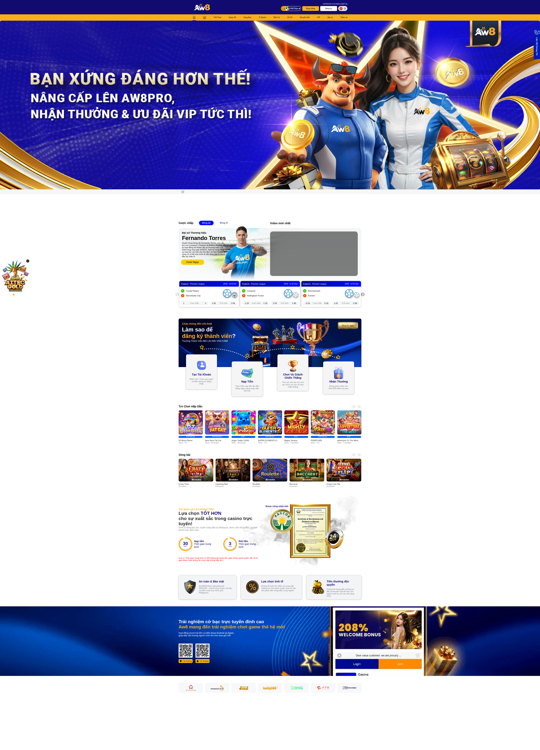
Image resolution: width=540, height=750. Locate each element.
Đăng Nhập (310, 8)
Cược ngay (192, 262)
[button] (270, 105)
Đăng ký (328, 8)
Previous (177, 294)
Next (362, 294)
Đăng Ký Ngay (348, 325)
